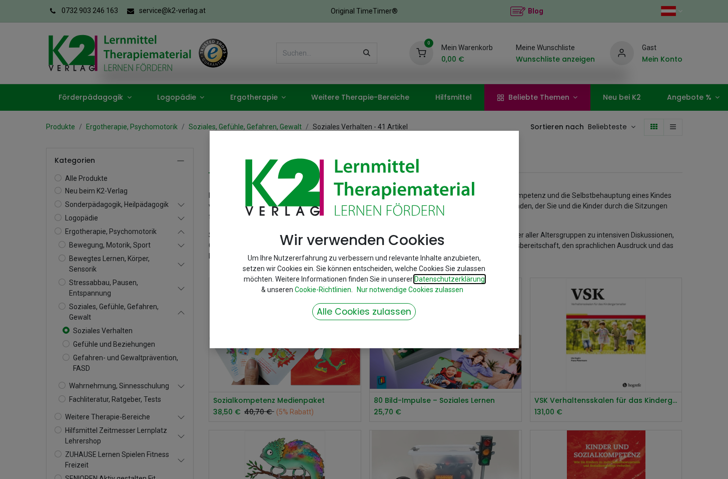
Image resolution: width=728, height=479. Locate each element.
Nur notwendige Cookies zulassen (410, 290)
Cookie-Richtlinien (323, 290)
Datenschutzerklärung (449, 279)
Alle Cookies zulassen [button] (364, 312)
